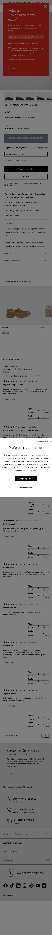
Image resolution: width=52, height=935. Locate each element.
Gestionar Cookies (26, 487)
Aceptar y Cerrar (26, 478)
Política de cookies (28, 470)
